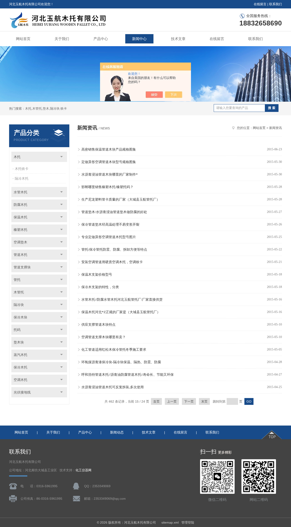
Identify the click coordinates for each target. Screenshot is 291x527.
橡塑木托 (20, 230)
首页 (156, 401)
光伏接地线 (22, 392)
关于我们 (62, 39)
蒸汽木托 (20, 355)
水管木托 (20, 192)
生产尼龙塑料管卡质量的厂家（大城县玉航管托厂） (120, 199)
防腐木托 (20, 205)
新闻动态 (117, 432)
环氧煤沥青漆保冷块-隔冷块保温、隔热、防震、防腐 (121, 362)
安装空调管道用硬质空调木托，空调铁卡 (112, 262)
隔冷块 (19, 305)
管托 (17, 280)
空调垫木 (20, 242)
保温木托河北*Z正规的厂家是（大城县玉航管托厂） (120, 312)
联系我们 (275, 4)
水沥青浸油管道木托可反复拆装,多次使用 (112, 387)
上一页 (172, 401)
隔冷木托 (21, 178)
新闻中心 (139, 39)
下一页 (189, 401)
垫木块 (19, 342)
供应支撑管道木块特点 (98, 324)
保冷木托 (20, 367)
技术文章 (178, 39)
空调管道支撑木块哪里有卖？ (103, 337)
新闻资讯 (275, 128)
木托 (17, 157)
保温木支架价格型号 (96, 274)
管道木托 (20, 255)
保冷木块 (20, 317)
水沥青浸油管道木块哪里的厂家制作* (109, 174)
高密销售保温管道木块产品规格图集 (108, 149)
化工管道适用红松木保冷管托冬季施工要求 (113, 349)
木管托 (19, 292)
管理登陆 (187, 522)
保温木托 (20, 217)
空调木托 (20, 380)
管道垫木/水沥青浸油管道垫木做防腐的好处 (114, 212)
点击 (61, 157)
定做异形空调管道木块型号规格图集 (108, 162)
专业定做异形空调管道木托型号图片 (108, 237)
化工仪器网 (83, 470)
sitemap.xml (170, 522)
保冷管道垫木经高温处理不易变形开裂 (110, 224)
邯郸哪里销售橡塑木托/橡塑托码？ (107, 187)
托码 (17, 330)
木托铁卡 (21, 169)
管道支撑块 (22, 267)
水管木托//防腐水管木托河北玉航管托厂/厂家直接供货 (122, 299)
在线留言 (260, 4)
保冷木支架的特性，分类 (100, 287)
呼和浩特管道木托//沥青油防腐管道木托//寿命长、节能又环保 (127, 374)
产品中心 (100, 39)
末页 (204, 401)
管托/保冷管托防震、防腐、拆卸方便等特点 (114, 249)
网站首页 (23, 39)
